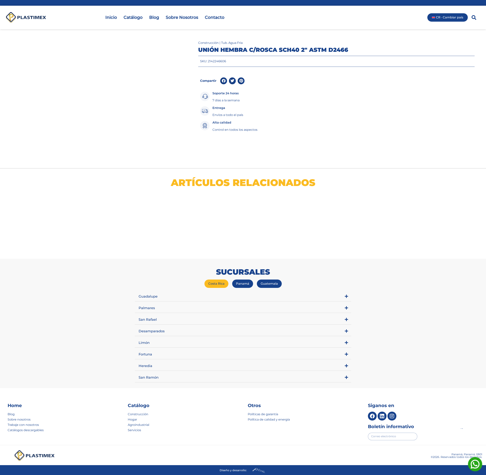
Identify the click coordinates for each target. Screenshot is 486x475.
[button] (223, 80)
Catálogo (133, 17)
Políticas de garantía (263, 414)
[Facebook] (372, 416)
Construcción (208, 43)
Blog (154, 17)
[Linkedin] (382, 416)
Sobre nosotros (19, 419)
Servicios (134, 430)
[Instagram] (391, 416)
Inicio (111, 17)
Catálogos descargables (26, 430)
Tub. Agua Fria (232, 43)
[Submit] (462, 428)
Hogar (132, 419)
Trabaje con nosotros (23, 425)
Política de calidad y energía (269, 419)
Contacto (214, 17)
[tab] (216, 284)
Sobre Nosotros (182, 17)
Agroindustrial (138, 425)
